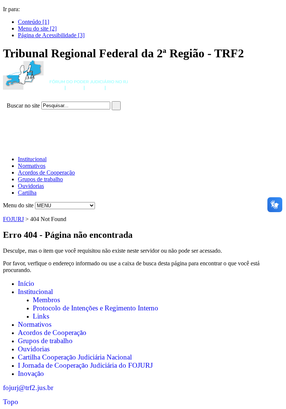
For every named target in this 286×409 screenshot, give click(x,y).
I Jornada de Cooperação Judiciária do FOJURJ (85, 365)
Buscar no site (23, 105)
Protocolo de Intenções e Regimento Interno (95, 308)
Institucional (32, 159)
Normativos (31, 166)
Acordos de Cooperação (46, 172)
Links (41, 316)
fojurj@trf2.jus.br (28, 388)
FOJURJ (13, 219)
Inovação (31, 373)
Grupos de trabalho (40, 179)
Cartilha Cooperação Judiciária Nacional (75, 357)
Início (26, 283)
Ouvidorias (31, 186)
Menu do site (18, 205)
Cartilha (27, 192)
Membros (46, 300)
